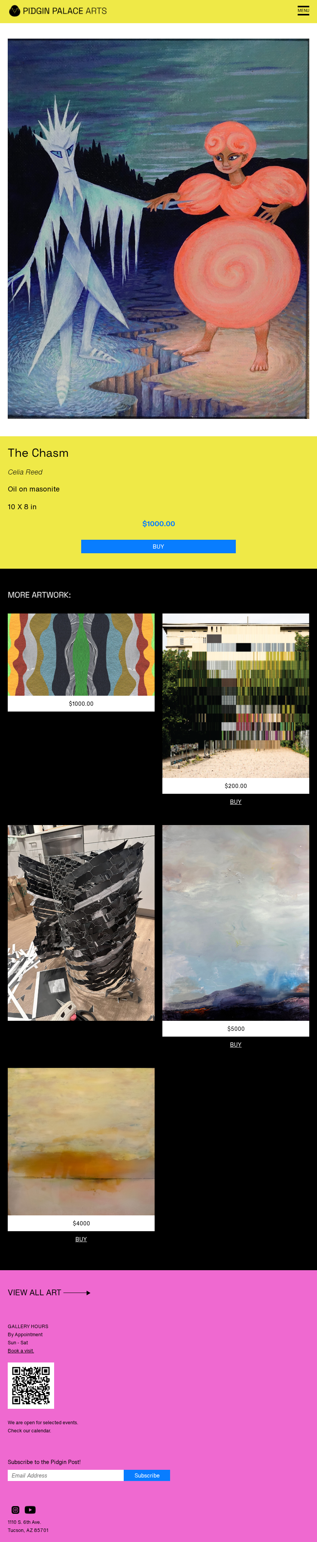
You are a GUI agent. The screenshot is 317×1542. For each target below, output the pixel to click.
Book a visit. (21, 1350)
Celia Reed (25, 472)
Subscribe (147, 1475)
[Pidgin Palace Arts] (58, 11)
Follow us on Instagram (15, 1510)
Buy (158, 546)
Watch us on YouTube (30, 1510)
